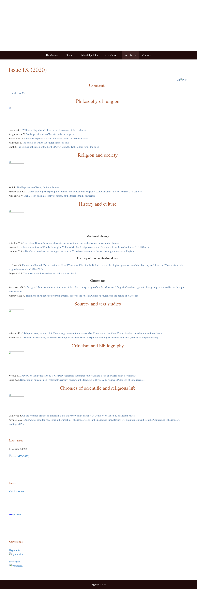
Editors (68, 55)
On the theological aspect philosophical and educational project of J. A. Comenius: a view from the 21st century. (85, 191)
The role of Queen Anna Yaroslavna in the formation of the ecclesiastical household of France (71, 243)
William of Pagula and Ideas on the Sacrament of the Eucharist (54, 130)
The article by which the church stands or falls (45, 142)
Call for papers (16, 491)
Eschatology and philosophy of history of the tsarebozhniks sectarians (59, 195)
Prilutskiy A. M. (17, 93)
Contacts (146, 55)
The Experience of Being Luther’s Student (38, 187)
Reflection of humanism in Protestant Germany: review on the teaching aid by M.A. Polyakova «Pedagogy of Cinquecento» (82, 379)
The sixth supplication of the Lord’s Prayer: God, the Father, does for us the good (58, 146)
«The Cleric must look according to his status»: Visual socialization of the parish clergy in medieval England (79, 251)
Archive (129, 55)
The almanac (52, 55)
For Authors (110, 55)
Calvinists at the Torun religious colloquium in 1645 (49, 273)
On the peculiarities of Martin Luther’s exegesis (50, 134)
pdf (178, 80)
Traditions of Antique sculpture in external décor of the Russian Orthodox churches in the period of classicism (82, 295)
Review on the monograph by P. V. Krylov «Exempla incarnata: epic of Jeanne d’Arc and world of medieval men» (78, 375)
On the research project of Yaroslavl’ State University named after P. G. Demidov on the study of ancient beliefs (78, 415)
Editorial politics (89, 55)
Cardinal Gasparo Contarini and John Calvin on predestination (56, 138)
